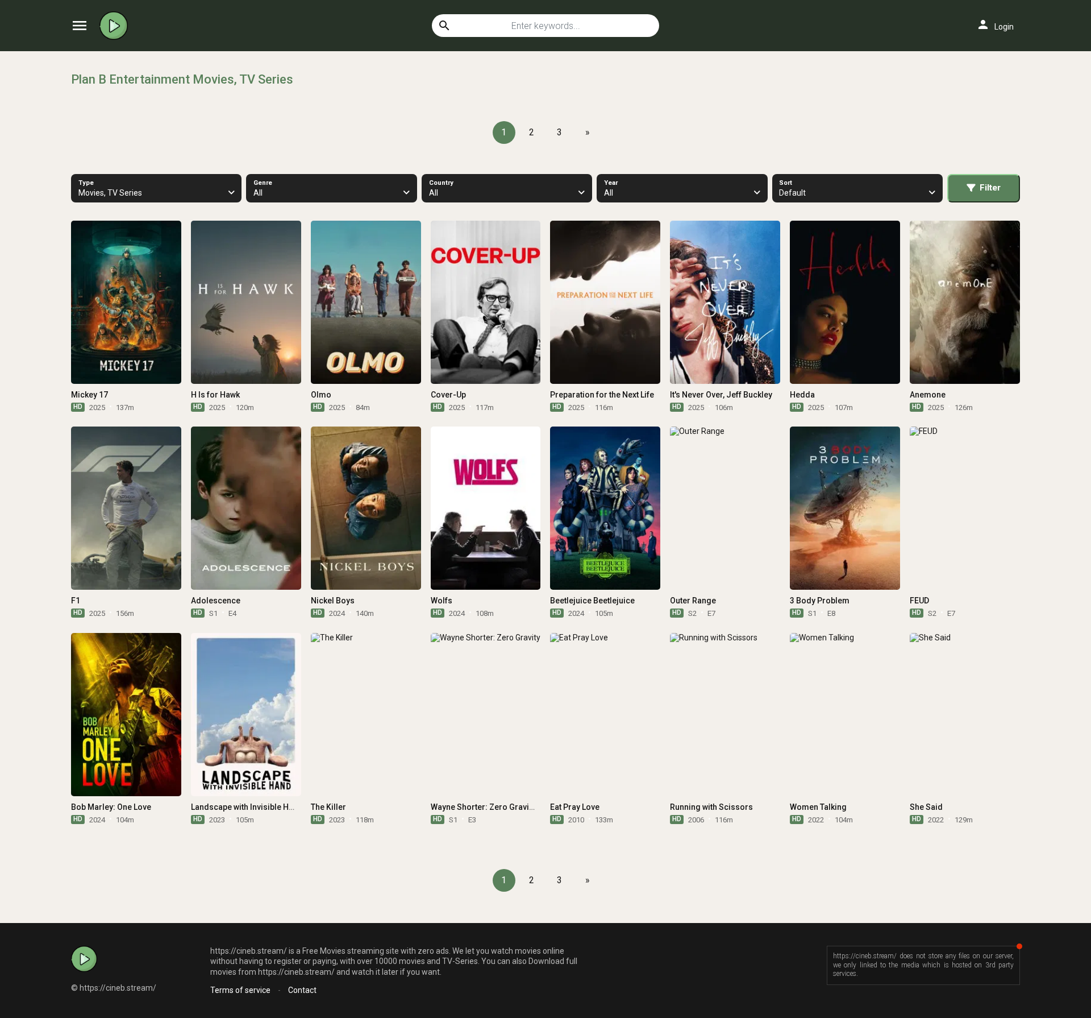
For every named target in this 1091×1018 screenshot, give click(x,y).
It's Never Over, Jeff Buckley (721, 394)
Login (995, 24)
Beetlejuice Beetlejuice (592, 600)
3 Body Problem (820, 600)
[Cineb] (116, 25)
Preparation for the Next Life (602, 394)
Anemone (928, 394)
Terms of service (240, 990)
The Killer (328, 807)
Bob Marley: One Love (111, 807)
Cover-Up (448, 394)
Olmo (321, 394)
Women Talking (818, 807)
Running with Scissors (711, 807)
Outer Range (693, 600)
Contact (302, 990)
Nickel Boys (333, 600)
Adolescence (215, 600)
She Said (926, 807)
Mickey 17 (89, 394)
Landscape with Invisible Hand (247, 807)
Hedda (802, 394)
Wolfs (441, 600)
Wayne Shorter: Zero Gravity (483, 807)
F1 (75, 600)
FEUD (919, 600)
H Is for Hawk (215, 394)
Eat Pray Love (574, 807)
